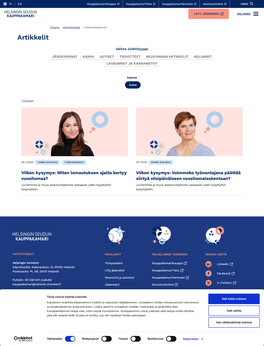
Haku (244, 4)
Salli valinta (234, 310)
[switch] (106, 339)
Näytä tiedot (190, 338)
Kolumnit (203, 57)
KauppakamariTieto (165, 270)
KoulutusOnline (163, 284)
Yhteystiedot (114, 263)
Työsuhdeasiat (74, 162)
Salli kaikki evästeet (234, 298)
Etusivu (54, 27)
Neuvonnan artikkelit (167, 57)
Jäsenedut (112, 284)
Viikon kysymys (47, 162)
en (20, 4)
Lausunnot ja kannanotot (132, 63)
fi (11, 4)
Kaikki (88, 57)
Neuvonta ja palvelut (119, 277)
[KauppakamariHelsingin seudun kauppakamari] (20, 14)
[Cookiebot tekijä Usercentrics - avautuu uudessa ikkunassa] (23, 339)
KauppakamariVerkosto (168, 277)
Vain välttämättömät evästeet (234, 322)
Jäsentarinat (64, 57)
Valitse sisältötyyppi (132, 49)
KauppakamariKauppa (167, 263)
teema (132, 77)
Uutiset (107, 57)
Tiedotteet (130, 57)
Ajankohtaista (71, 27)
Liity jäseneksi (206, 13)
